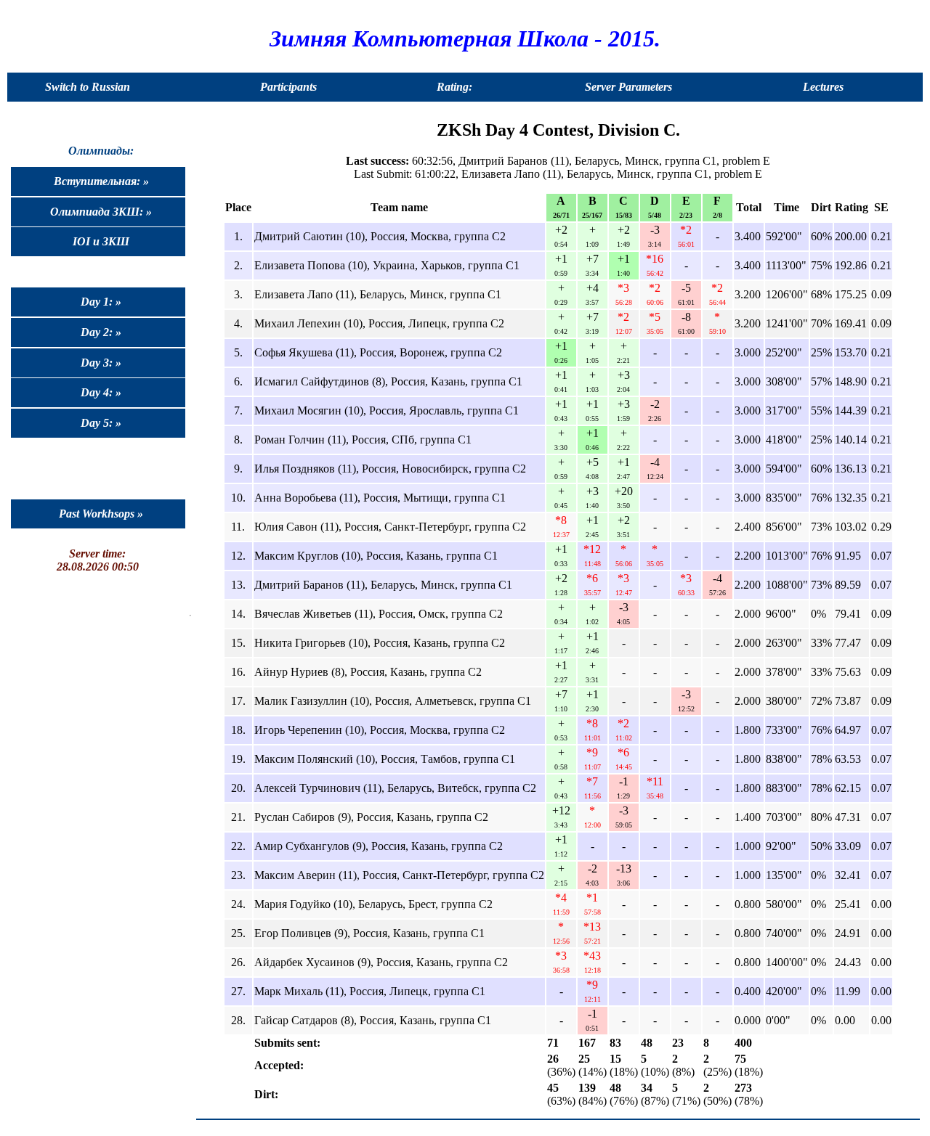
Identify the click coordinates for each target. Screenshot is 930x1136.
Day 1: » (101, 301)
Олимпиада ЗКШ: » (101, 211)
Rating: (454, 87)
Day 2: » (101, 332)
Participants (288, 87)
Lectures (823, 87)
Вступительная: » (101, 181)
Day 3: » (101, 362)
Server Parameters (628, 87)
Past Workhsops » (101, 513)
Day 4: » (101, 392)
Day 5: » (101, 423)
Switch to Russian (87, 87)
